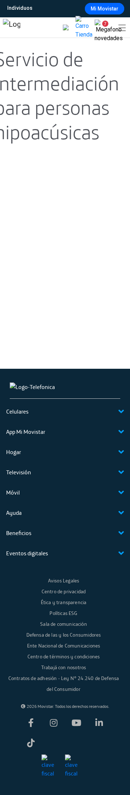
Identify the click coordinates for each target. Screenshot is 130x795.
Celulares (17, 411)
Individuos (19, 8)
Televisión (18, 472)
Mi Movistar (104, 9)
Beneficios (18, 533)
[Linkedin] (99, 722)
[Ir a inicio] (11, 27)
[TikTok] (31, 743)
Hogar (13, 452)
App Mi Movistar (25, 431)
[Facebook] (31, 722)
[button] (102, 27)
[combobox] (64, 8)
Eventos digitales (27, 553)
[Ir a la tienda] (84, 27)
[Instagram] (53, 722)
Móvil (13, 492)
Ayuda (14, 512)
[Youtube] (76, 722)
